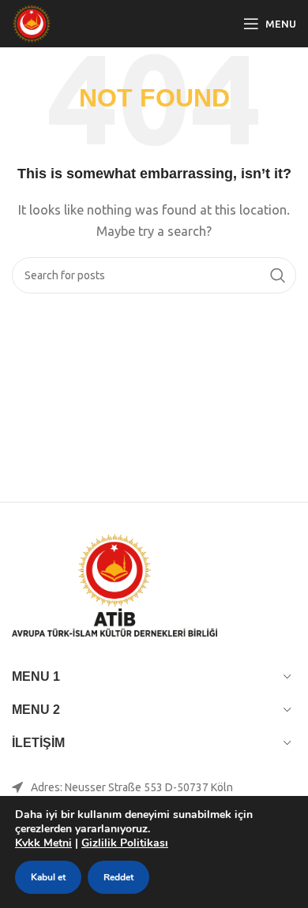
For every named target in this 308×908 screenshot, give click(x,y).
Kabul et (48, 877)
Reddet (118, 877)
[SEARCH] (278, 275)
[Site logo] (31, 22)
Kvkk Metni (43, 842)
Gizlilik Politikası (124, 842)
